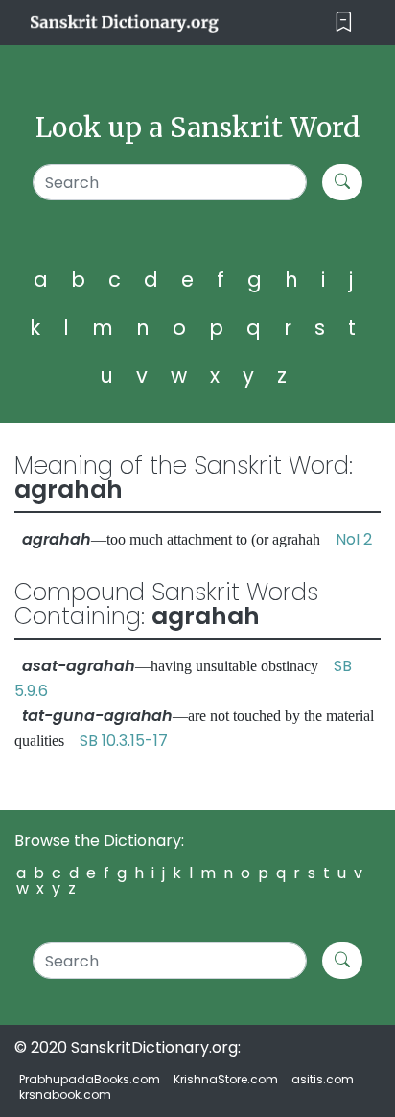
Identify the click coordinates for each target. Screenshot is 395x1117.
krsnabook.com (65, 1094)
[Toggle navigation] (343, 22)
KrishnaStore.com (226, 1079)
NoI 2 (354, 539)
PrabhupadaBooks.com (89, 1079)
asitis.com (322, 1079)
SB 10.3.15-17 (124, 741)
